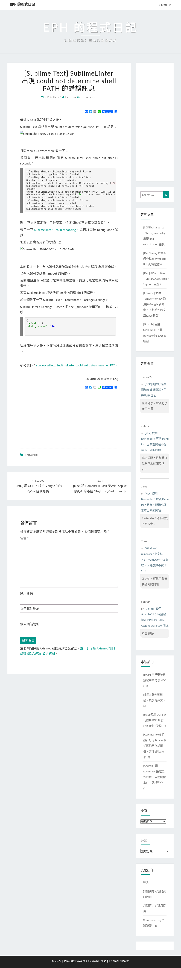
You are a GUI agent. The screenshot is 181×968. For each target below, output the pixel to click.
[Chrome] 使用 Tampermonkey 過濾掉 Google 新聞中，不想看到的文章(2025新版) (154, 304)
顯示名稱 (26, 593)
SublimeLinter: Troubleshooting (55, 230)
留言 (24, 538)
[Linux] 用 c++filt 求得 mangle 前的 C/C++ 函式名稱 (38, 486)
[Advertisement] (50, 417)
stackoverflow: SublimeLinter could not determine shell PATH (76, 365)
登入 (146, 882)
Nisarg (124, 961)
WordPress (99, 961)
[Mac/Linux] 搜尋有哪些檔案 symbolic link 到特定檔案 (154, 258)
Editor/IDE (32, 455)
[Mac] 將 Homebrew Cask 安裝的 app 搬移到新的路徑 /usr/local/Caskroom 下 (100, 486)
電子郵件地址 (29, 609)
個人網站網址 (29, 624)
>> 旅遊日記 (164, 5)
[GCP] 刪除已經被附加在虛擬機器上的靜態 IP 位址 (154, 389)
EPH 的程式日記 (22, 4)
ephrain (70, 96)
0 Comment (89, 96)
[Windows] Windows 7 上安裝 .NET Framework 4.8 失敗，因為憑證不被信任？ (154, 559)
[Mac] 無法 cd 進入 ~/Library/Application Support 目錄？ (156, 278)
